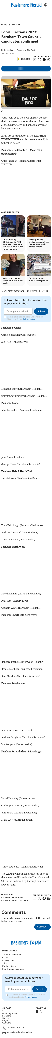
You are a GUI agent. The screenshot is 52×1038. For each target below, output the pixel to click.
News (4, 25)
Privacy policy (8, 960)
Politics (16, 25)
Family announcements (13, 969)
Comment (42, 926)
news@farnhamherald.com (20, 1032)
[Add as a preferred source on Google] (24, 59)
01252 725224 (17, 1027)
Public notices (9, 966)
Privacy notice (29, 319)
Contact (6, 957)
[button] (5, 5)
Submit (41, 311)
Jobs (4, 963)
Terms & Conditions (11, 954)
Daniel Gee (8, 50)
